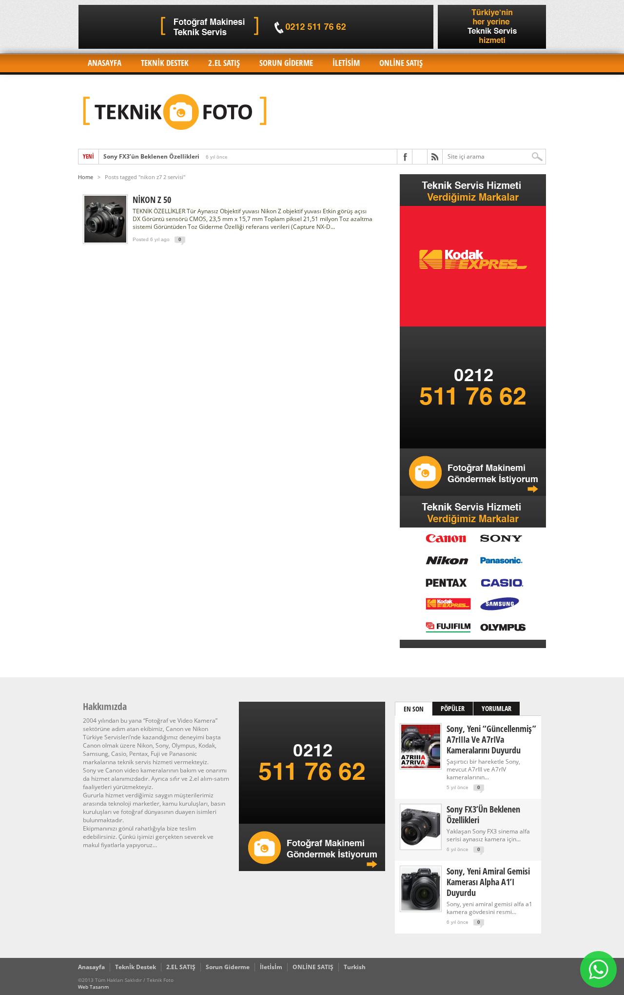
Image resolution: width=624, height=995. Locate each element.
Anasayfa (104, 62)
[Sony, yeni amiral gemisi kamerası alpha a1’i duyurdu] (420, 908)
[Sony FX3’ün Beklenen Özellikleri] (420, 846)
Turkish (355, 967)
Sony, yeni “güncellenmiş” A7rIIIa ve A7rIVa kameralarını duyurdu (491, 739)
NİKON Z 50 (152, 199)
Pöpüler (453, 708)
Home (85, 177)
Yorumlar (496, 708)
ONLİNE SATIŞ (401, 62)
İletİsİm (346, 62)
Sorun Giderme (286, 62)
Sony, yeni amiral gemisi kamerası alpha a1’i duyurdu (488, 882)
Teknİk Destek (165, 62)
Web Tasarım (93, 986)
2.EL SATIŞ (224, 62)
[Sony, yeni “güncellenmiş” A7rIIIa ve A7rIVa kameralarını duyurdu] (420, 766)
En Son (414, 708)
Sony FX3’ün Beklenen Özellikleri (151, 156)
